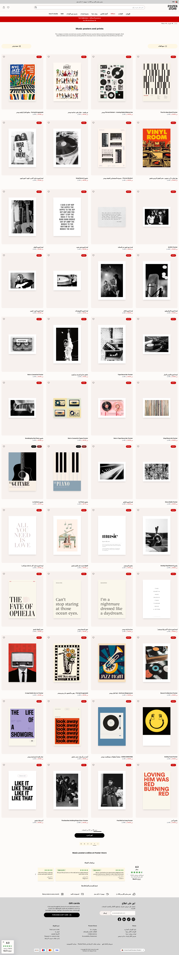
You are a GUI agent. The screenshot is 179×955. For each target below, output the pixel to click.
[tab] (8, 7)
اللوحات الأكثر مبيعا (131, 932)
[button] (7, 947)
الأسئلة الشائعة (55, 934)
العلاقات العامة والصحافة (90, 932)
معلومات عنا (93, 929)
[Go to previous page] (98, 843)
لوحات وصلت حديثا (131, 934)
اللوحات (169, 23)
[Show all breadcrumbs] (175, 23)
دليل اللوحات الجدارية (130, 929)
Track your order (54, 929)
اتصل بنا (57, 932)
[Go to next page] (81, 843)
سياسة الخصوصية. (71, 944)
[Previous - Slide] (127, 874)
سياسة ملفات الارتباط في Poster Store (89, 944)
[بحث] (35, 7)
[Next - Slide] (35, 874)
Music (163, 23)
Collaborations (92, 934)
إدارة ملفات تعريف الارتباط (52, 938)
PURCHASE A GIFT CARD (60, 915)
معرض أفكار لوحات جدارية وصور (127, 936)
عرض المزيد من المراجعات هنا (89, 885)
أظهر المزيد (89, 835)
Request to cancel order (52, 936)
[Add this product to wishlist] (138, 56)
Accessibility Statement (89, 936)
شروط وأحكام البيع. (107, 944)
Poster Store (94, 949)
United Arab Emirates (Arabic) (132, 950)
